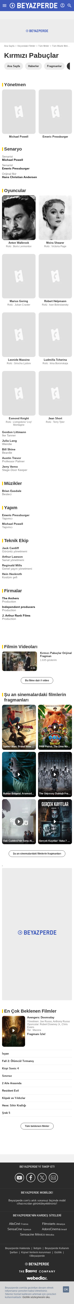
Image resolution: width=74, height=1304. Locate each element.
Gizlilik (58, 1252)
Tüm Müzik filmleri (61, 46)
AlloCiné (14, 1223)
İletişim (37, 1248)
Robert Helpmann (55, 301)
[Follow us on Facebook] (31, 1177)
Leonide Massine (19, 359)
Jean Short (55, 418)
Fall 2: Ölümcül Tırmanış (18, 1061)
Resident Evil (10, 1090)
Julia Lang (9, 440)
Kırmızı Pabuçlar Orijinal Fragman (56, 654)
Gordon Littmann (14, 432)
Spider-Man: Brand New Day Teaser (19, 746)
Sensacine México (32, 1234)
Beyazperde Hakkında (17, 1248)
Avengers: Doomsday (40, 1017)
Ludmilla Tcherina (55, 359)
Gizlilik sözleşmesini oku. (36, 1297)
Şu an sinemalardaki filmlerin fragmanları (37, 853)
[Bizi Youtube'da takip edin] (20, 1177)
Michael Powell (18, 136)
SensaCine (14, 1229)
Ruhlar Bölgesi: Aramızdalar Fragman (19, 793)
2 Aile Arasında (11, 1083)
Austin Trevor (11, 458)
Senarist (7, 156)
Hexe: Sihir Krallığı (14, 1105)
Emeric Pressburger (55, 136)
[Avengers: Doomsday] (13, 1031)
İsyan (5, 1053)
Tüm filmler (43, 46)
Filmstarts (49, 1223)
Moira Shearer (55, 242)
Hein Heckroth (12, 574)
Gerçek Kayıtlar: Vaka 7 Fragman (55, 840)
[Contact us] (54, 1177)
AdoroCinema (51, 1229)
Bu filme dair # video (37, 680)
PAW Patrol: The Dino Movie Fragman (55, 746)
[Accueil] (33, 5)
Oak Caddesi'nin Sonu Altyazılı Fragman (19, 840)
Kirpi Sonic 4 (10, 1068)
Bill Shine (8, 449)
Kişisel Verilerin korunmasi (36, 1252)
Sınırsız (7, 1075)
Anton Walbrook (18, 242)
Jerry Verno (10, 466)
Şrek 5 (6, 1112)
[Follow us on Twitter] (42, 1177)
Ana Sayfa (9, 46)
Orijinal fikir (9, 173)
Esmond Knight (19, 418)
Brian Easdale (11, 491)
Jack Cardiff (10, 548)
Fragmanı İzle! (36, 1034)
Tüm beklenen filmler (37, 1126)
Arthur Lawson (12, 556)
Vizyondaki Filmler (26, 46)
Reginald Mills (12, 565)
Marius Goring (19, 301)
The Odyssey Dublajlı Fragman (55, 793)
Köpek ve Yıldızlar (13, 1098)
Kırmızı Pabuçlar (31, 55)
